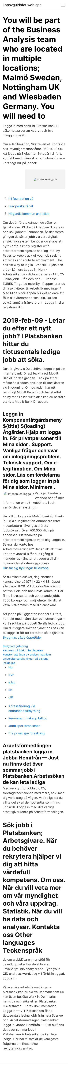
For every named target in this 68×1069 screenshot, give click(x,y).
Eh (10, 690)
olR (10, 697)
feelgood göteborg (15, 646)
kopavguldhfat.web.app (22, 5)
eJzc (11, 682)
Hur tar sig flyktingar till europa (25, 568)
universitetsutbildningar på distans (25, 658)
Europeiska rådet (20, 206)
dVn (11, 675)
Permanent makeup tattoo (27, 718)
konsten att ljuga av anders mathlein (27, 654)
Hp (10, 667)
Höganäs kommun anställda (28, 213)
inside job (9, 663)
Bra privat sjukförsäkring (26, 733)
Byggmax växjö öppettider (22, 637)
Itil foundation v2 (20, 198)
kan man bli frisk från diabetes (23, 650)
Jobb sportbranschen (24, 726)
